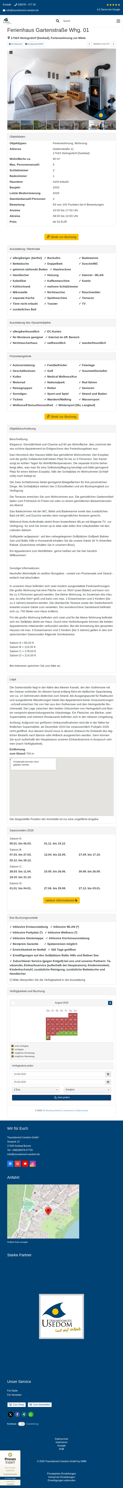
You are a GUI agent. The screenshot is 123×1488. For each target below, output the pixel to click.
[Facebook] (10, 1164)
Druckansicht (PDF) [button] (35, 44)
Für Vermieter (14, 1395)
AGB (61, 1449)
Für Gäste (12, 1390)
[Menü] (118, 21)
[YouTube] (25, 1164)
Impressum (61, 1442)
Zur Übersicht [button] (16, 44)
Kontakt (61, 1445)
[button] (57, 21)
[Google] (18, 1164)
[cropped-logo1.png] (7, 21)
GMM (83, 1461)
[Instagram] (33, 1164)
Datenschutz (61, 1439)
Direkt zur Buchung (63, 237)
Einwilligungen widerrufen (61, 1480)
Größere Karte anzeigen (17, 1242)
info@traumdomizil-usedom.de (23, 1154)
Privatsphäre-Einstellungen (61, 1473)
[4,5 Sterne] (113, 5)
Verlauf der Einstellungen (61, 1477)
